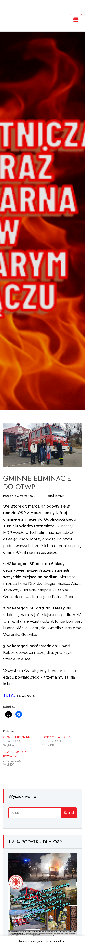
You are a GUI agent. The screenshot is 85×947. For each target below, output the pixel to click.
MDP (61, 496)
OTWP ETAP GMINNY (17, 737)
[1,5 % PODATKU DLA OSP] (42, 900)
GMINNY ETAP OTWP (56, 737)
